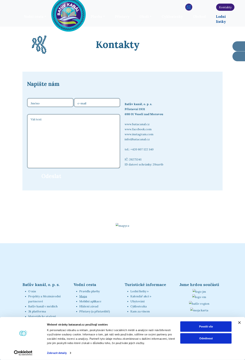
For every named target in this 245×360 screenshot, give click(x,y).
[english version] (238, 8)
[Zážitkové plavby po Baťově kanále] (238, 56)
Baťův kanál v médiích (43, 306)
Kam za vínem (140, 311)
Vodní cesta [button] (34, 16)
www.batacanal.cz (137, 124)
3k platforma (37, 311)
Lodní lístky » (139, 291)
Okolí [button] (144, 16)
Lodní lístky (221, 19)
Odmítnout (206, 338)
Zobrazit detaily (57, 352)
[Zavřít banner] (239, 322)
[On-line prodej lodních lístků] (238, 46)
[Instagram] (211, 7)
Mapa (83, 296)
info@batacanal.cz (137, 139)
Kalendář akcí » (140, 296)
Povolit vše (206, 326)
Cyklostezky (172, 16)
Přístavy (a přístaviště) (94, 311)
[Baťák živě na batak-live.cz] (196, 7)
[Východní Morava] (199, 296)
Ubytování (137, 301)
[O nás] (181, 7)
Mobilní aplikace (90, 301)
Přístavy (122, 16)
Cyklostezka (138, 306)
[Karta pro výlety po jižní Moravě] (199, 310)
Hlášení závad (88, 306)
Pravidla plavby (89, 291)
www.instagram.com (139, 134)
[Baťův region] (199, 303)
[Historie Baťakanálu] (188, 7)
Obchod (199, 16)
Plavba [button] (96, 16)
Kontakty (225, 7)
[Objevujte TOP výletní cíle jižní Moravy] (199, 291)
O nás (32, 291)
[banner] (68, 14)
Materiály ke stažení (42, 316)
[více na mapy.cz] (122, 225)
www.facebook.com (138, 129)
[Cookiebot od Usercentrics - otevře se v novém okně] (23, 353)
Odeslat (51, 176)
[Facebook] (204, 7)
